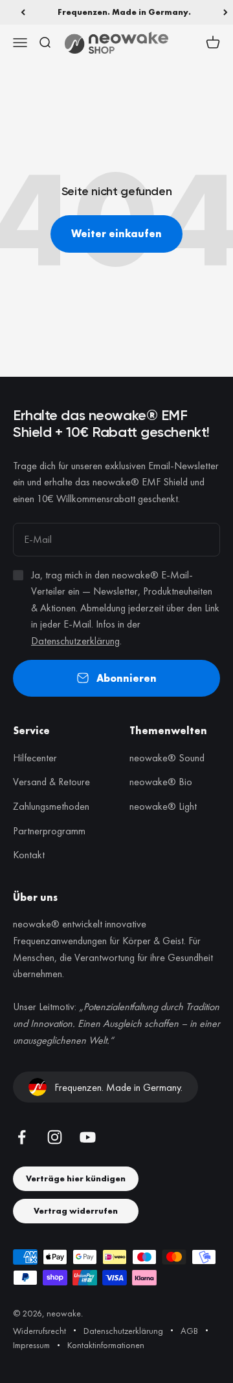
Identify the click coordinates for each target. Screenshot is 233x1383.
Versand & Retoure (51, 781)
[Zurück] (23, 12)
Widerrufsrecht (39, 1330)
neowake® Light (163, 806)
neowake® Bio (160, 781)
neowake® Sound (167, 758)
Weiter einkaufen (116, 233)
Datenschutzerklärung (75, 641)
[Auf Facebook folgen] (21, 1137)
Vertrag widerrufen (76, 1210)
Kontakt (29, 854)
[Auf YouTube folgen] (87, 1137)
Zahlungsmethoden (51, 806)
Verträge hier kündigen (76, 1178)
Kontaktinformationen (105, 1345)
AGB (189, 1330)
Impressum (31, 1345)
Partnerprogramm (49, 831)
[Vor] (225, 12)
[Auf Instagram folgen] (54, 1137)
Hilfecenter (35, 758)
